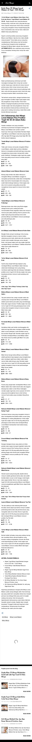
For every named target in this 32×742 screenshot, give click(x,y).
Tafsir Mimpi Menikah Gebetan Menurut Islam (17, 574)
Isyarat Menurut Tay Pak (16, 502)
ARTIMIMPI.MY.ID (6, 48)
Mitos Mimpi (5, 620)
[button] (30, 8)
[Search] (30, 3)
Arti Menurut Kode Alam (15, 230)
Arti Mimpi (9, 3)
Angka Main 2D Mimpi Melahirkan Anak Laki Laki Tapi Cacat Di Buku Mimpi (13, 675)
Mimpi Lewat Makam (16, 617)
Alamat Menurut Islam (15, 171)
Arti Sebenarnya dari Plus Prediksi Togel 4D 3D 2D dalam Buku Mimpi (13, 119)
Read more (27, 691)
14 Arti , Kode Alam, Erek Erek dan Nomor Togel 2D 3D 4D (15, 19)
